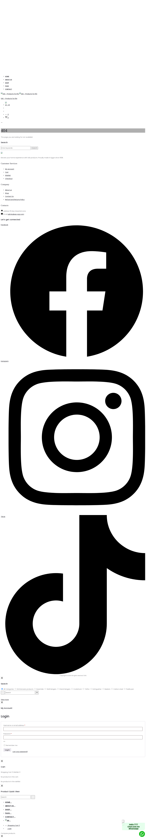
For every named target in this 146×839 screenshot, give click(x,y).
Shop (7, 83)
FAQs (7, 86)
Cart (6, 172)
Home (7, 76)
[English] (7, 105)
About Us (8, 80)
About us (8, 190)
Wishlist (8, 175)
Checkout (9, 179)
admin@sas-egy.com (16, 214)
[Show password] (4, 741)
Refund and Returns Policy (15, 200)
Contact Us (9, 196)
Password (7, 734)
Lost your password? (20, 752)
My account (9, 169)
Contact (8, 89)
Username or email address (14, 725)
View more (5, 700)
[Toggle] (14, 806)
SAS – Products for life (9, 98)
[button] (2, 836)
